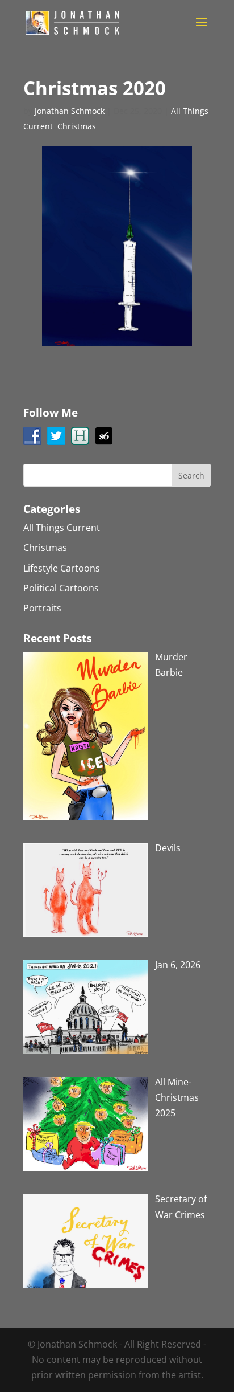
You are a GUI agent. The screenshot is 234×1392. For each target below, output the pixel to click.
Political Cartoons (61, 588)
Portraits (42, 608)
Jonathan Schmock (70, 110)
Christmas (76, 126)
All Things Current (61, 527)
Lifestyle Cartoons (61, 568)
